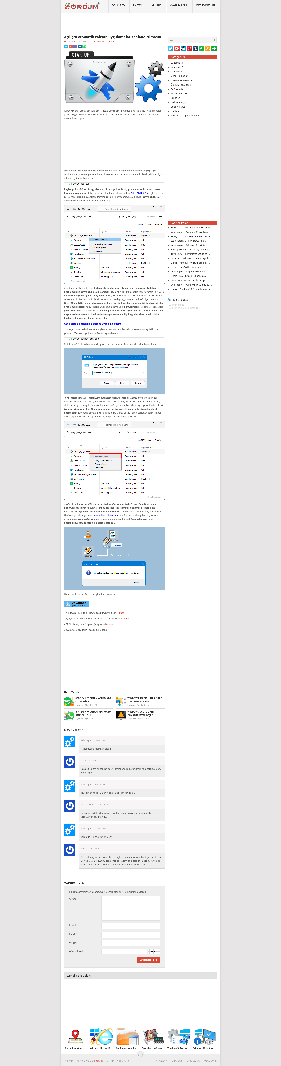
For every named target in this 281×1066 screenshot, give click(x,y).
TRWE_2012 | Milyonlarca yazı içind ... (190, 254)
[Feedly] (201, 48)
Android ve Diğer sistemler (185, 115)
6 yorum (111, 41)
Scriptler (175, 98)
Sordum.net (98, 1061)
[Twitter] (170, 48)
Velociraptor (70, 41)
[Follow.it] (214, 48)
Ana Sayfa (161, 1060)
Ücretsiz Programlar (181, 84)
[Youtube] (177, 48)
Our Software (205, 4)
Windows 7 (176, 71)
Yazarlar (176, 1060)
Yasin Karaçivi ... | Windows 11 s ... (188, 240)
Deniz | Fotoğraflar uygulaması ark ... (190, 267)
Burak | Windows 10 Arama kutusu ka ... (191, 289)
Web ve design (178, 102)
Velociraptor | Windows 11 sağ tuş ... (190, 232)
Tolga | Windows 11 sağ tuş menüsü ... (191, 249)
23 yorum (131, 719)
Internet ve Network (181, 80)
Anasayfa (118, 4)
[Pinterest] (189, 48)
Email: (73, 934)
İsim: (72, 925)
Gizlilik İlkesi (178, 4)
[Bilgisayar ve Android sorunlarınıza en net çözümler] (82, 6)
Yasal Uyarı (210, 1060)
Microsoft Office (179, 93)
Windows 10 (177, 67)
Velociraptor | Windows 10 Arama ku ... (191, 284)
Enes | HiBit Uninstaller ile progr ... (189, 280)
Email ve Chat (178, 106)
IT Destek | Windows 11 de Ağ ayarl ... (191, 258)
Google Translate (180, 300)
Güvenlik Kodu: (77, 951)
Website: (73, 943)
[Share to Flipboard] (71, 46)
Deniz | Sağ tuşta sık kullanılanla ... (189, 276)
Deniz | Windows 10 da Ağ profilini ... (190, 262)
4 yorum (79, 705)
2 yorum (131, 705)
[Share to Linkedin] (80, 46)
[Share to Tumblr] (75, 46)
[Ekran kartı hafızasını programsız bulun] (153, 1036)
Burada (120, 613)
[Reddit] (183, 48)
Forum (137, 4)
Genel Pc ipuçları (179, 76)
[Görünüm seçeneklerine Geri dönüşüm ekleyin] (127, 1036)
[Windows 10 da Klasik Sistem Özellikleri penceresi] (204, 1036)
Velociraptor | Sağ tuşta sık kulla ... (189, 271)
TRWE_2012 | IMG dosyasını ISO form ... (191, 227)
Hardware (176, 111)
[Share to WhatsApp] (84, 46)
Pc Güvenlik (177, 89)
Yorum (73, 898)
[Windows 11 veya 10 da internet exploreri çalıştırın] (101, 1036)
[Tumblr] (195, 48)
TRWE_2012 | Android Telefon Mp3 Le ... (192, 236)
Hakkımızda (193, 1060)
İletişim (156, 4)
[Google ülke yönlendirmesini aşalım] (75, 1036)
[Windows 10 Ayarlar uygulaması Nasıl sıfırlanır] (178, 1036)
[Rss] (207, 48)
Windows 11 (98, 41)
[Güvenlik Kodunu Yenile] (154, 951)
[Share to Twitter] (66, 46)
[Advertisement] (140, 24)
